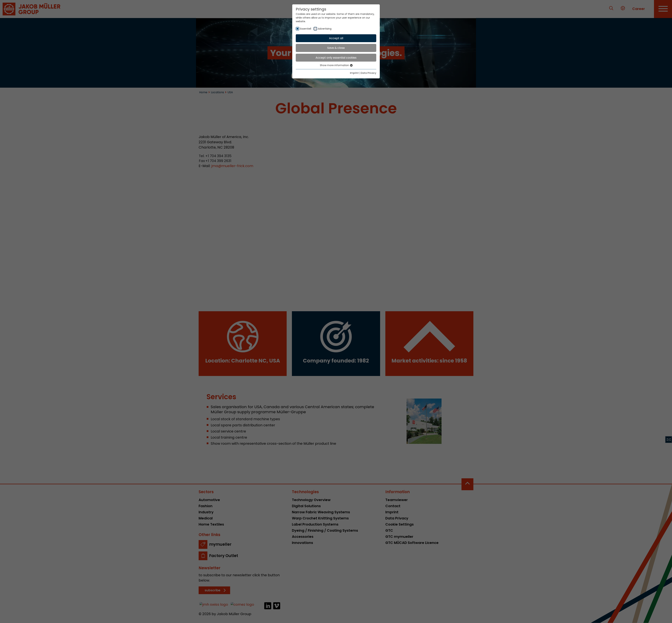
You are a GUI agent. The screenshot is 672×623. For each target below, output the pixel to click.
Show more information (335, 65)
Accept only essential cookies (336, 58)
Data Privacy (368, 73)
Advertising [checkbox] (324, 28)
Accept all (336, 38)
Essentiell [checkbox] (305, 28)
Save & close (336, 48)
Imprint (354, 73)
